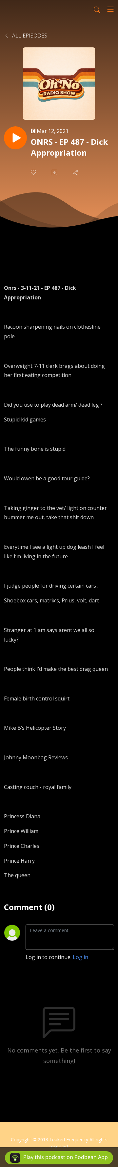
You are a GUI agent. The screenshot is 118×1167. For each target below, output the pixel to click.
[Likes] (34, 172)
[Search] (97, 9)
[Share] (76, 172)
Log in (80, 957)
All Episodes (29, 35)
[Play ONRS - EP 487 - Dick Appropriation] (15, 137)
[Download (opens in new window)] (55, 172)
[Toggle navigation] (110, 9)
